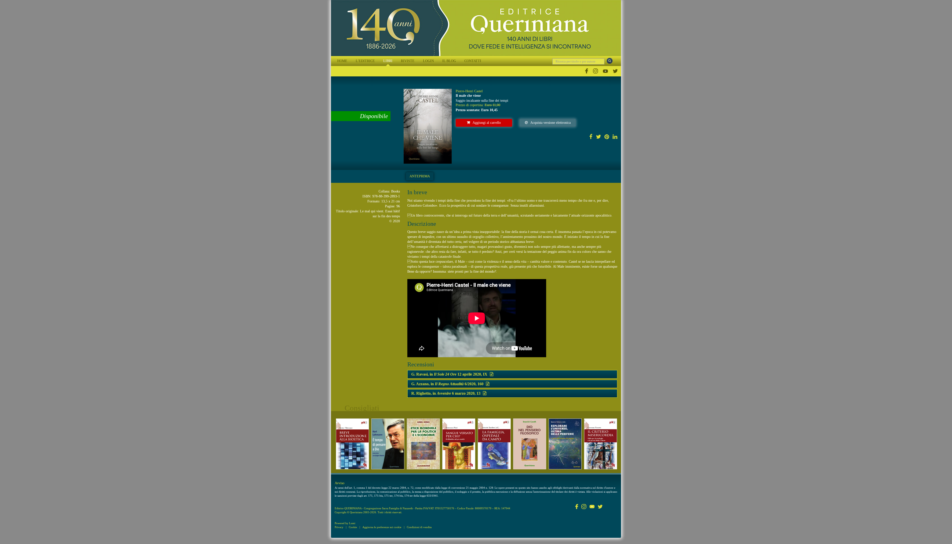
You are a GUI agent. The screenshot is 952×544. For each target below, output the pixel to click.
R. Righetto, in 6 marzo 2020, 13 (445, 393)
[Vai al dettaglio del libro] (352, 443)
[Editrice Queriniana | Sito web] (476, 28)
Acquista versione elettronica (550, 123)
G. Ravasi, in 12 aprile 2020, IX (449, 374)
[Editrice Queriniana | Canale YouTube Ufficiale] (605, 71)
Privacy (339, 527)
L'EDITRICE (365, 61)
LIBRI (387, 61)
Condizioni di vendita (419, 527)
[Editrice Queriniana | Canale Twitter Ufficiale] (615, 71)
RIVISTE (408, 61)
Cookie (353, 527)
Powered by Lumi (345, 523)
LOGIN (428, 61)
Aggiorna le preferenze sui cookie (381, 527)
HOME (342, 61)
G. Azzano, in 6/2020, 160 (447, 384)
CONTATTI (472, 61)
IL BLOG (449, 61)
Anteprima (420, 176)
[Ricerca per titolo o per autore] (610, 61)
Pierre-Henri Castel (469, 91)
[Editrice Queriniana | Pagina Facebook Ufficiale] (586, 71)
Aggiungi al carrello (487, 123)
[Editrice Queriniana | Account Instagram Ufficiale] (595, 71)
